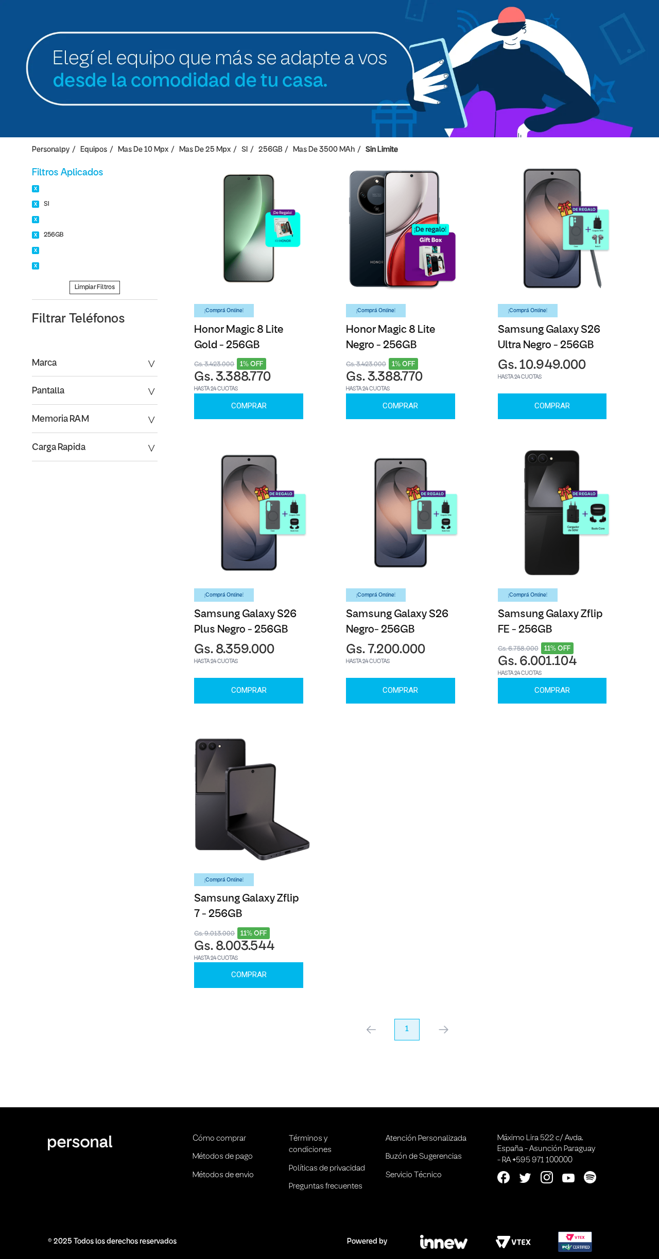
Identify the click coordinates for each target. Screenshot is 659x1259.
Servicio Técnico (414, 1175)
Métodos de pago (223, 1156)
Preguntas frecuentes (325, 1186)
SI (244, 150)
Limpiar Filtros (95, 287)
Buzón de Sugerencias (424, 1156)
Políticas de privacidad (327, 1168)
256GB (270, 150)
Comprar (249, 405)
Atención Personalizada (426, 1138)
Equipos (93, 150)
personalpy (51, 150)
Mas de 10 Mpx (143, 150)
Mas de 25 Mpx (205, 150)
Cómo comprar (219, 1138)
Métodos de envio (223, 1175)
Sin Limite (382, 150)
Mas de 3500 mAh (324, 150)
